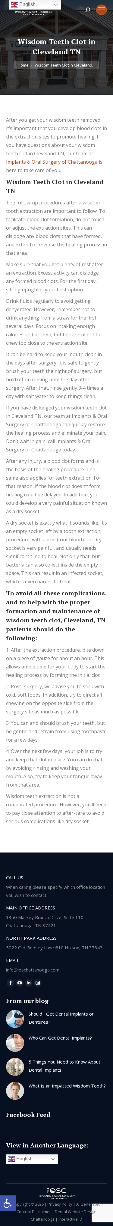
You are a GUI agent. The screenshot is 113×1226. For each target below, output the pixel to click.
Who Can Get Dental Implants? (60, 1038)
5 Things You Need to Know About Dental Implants (64, 1066)
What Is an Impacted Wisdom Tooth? (67, 1086)
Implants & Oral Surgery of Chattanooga (52, 162)
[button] (8, 1203)
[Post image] (15, 1019)
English (24, 1158)
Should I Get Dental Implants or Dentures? (61, 1018)
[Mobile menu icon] (101, 9)
